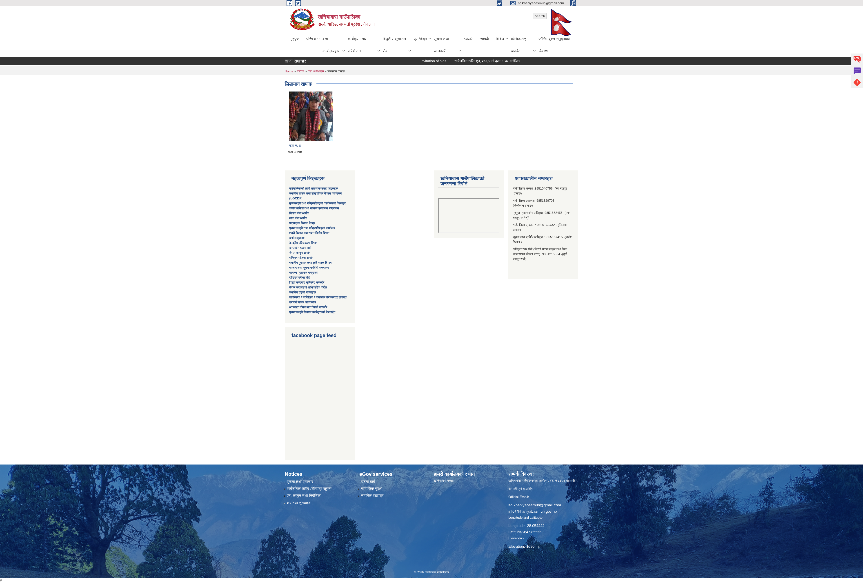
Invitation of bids (406, 61)
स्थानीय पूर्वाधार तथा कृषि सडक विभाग (310, 262)
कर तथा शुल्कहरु (298, 503)
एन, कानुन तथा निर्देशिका (304, 496)
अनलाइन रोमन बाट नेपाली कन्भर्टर (308, 307)
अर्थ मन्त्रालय (297, 238)
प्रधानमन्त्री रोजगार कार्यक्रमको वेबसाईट (312, 312)
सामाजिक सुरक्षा (371, 489)
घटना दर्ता (368, 482)
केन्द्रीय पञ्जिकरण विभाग (303, 243)
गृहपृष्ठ (295, 39)
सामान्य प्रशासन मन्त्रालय (303, 272)
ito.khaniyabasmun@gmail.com (534, 505)
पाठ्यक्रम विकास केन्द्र (302, 223)
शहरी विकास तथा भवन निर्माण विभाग (309, 233)
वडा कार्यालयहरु (331, 45)
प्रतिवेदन (420, 39)
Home (289, 71)
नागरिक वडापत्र (372, 496)
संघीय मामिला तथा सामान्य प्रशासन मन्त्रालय (314, 208)
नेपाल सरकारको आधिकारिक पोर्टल (308, 287)
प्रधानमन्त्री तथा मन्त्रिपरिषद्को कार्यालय (312, 228)
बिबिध (500, 39)
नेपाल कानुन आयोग (299, 253)
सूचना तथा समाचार (300, 482)
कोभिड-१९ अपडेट (518, 45)
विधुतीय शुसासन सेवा (394, 45)
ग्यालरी (469, 39)
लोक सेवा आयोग (298, 218)
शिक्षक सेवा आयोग (299, 213)
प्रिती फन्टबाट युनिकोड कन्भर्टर (306, 282)
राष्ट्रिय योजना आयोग (301, 257)
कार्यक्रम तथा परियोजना (357, 45)
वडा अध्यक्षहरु (316, 71)
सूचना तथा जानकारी (441, 45)
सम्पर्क (484, 39)
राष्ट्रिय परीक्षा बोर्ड (299, 277)
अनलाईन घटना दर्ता (300, 248)
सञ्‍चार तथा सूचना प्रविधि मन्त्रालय (309, 267)
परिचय (311, 39)
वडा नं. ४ (295, 145)
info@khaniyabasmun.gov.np (532, 511)
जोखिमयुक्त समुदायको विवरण (554, 45)
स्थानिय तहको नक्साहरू (302, 292)
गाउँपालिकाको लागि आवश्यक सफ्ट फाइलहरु (313, 188)
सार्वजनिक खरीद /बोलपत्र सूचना (309, 489)
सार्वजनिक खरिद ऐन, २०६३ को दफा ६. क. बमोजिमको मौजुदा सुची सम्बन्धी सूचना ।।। (482, 61)
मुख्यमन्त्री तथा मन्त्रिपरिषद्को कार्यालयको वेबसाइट (317, 203)
